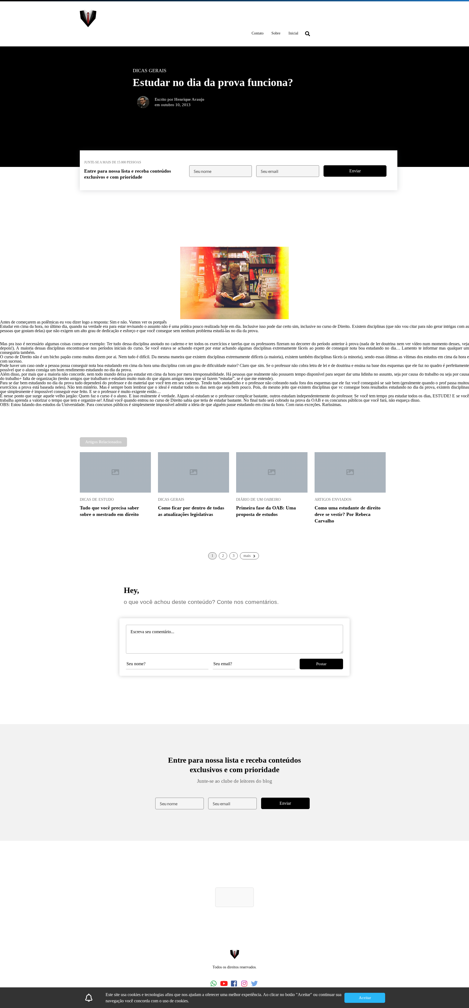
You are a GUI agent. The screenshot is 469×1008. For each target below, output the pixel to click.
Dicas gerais (171, 499)
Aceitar (365, 998)
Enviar (355, 171)
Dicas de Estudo (97, 499)
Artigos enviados (333, 499)
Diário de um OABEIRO (258, 499)
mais (247, 556)
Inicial (293, 33)
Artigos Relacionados (103, 442)
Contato (258, 33)
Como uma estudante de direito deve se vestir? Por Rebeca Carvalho (348, 514)
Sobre (275, 33)
